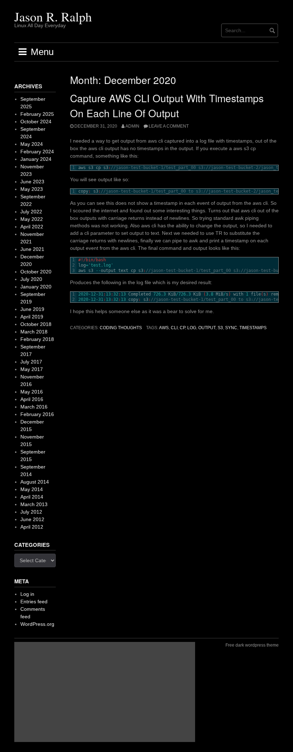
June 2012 (32, 519)
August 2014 (34, 482)
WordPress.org (37, 624)
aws (164, 327)
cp (182, 327)
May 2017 (31, 369)
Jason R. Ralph (53, 16)
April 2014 (31, 497)
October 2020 (35, 271)
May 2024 (31, 144)
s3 (220, 327)
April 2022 (31, 226)
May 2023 (31, 189)
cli (174, 327)
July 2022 (31, 211)
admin (132, 126)
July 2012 (31, 512)
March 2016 (34, 407)
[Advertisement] (104, 692)
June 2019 (32, 309)
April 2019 (31, 317)
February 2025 (37, 114)
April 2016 (31, 399)
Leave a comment (169, 126)
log (191, 327)
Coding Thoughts (121, 327)
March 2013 (34, 504)
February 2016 (37, 414)
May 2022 (31, 219)
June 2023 (32, 181)
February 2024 (37, 151)
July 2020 (31, 279)
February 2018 (37, 339)
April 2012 (31, 527)
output (206, 327)
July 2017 (31, 362)
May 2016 (31, 392)
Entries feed (34, 601)
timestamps (253, 327)
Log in (27, 594)
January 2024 (35, 159)
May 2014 (31, 489)
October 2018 (35, 324)
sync (231, 327)
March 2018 (34, 332)
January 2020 (35, 287)
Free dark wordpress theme (252, 645)
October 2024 (35, 121)
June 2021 (32, 249)
